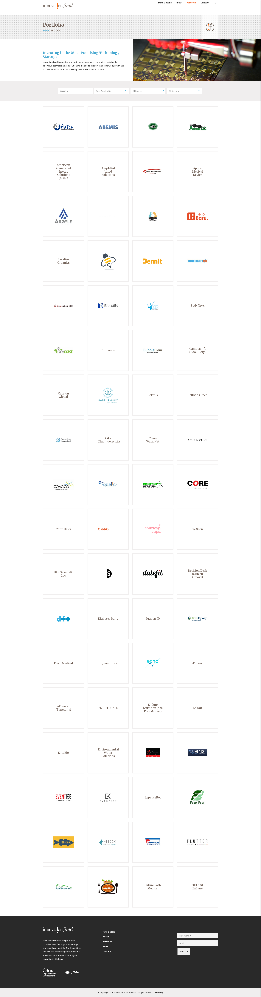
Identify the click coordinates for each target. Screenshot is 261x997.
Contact (205, 4)
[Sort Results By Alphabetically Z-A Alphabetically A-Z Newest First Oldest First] (111, 91)
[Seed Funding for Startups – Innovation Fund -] (58, 7)
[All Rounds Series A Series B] (147, 91)
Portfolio (191, 4)
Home (46, 30)
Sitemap (159, 992)
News (105, 946)
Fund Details (165, 4)
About (179, 4)
